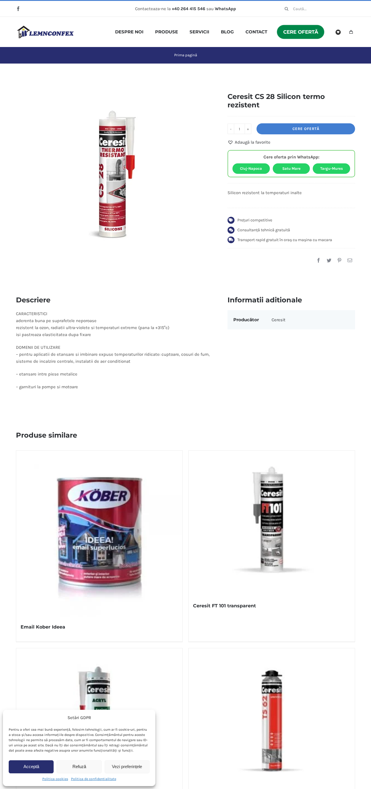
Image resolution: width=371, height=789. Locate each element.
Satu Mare (291, 168)
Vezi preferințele (127, 766)
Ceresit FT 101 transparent (224, 606)
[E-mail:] (350, 260)
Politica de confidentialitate (93, 779)
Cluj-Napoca (251, 168)
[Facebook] (318, 260)
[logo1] (45, 27)
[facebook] (18, 8)
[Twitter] (329, 260)
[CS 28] (113, 177)
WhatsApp (225, 8)
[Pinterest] (339, 260)
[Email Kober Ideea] (99, 534)
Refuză (79, 766)
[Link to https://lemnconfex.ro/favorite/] (338, 32)
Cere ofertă (305, 129)
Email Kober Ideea (43, 627)
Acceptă (31, 766)
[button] (249, 142)
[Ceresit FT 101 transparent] (272, 523)
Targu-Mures (331, 168)
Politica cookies (55, 779)
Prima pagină (185, 55)
